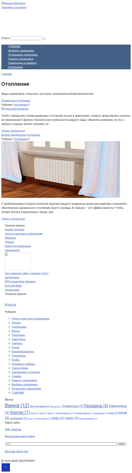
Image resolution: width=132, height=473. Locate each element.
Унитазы (17, 343)
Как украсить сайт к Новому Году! (26, 273)
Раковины (18, 335)
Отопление (20, 104)
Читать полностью (13, 130)
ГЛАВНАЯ (14, 46)
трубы (57, 418)
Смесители (19, 339)
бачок (51, 413)
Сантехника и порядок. (22, 63)
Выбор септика (14, 229)
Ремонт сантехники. (21, 59)
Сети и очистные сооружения (23, 233)
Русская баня (13, 285)
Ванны (16, 331)
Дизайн (16, 376)
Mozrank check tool (16, 451)
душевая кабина (83, 413)
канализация (100, 413)
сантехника (18, 418)
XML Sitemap (13, 429)
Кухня (15, 347)
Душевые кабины (23, 364)
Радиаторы (19, 355)
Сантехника (15, 67)
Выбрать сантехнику (21, 50)
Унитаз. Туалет (39, 413)
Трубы (16, 359)
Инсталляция (40, 406)
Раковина (96, 405)
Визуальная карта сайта (20, 436)
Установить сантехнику (23, 54)
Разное (9, 242)
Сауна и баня (20, 368)
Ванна (17, 405)
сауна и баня (43, 418)
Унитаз (20, 412)
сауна (31, 418)
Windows (10, 238)
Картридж (56, 406)
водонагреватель (65, 413)
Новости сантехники (18, 246)
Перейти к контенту (14, 7)
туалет (71, 418)
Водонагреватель (23, 351)
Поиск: (6, 38)
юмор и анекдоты (88, 418)
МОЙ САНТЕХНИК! (21, 24)
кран (112, 412)
